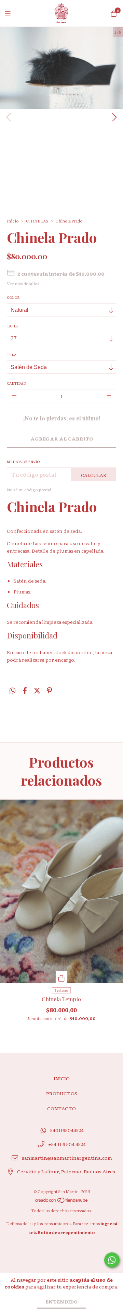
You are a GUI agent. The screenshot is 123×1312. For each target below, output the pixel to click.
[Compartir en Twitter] (37, 690)
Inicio (13, 221)
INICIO (62, 1078)
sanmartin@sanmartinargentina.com (67, 1157)
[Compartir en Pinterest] (49, 690)
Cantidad (16, 383)
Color (13, 297)
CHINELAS (37, 221)
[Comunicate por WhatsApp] (112, 1260)
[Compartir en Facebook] (24, 690)
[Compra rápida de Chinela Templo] (61, 977)
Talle (12, 325)
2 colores (61, 990)
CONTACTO (61, 1108)
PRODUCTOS (61, 1093)
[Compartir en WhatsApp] (12, 690)
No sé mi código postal (29, 490)
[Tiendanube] (62, 1202)
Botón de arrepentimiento (66, 1232)
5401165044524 (67, 1130)
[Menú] (12, 13)
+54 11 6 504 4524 (67, 1144)
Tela (11, 354)
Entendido (61, 1301)
